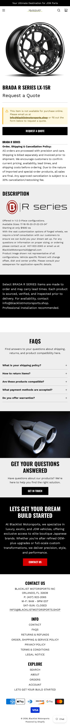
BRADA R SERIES (11, 142)
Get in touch (35, 491)
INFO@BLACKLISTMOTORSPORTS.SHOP (35, 609)
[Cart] (66, 10)
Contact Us (35, 562)
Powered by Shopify (35, 722)
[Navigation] (3, 10)
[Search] (58, 10)
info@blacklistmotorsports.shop (29, 117)
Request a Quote (35, 131)
